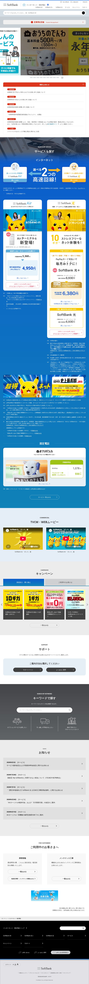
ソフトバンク (44, 968)
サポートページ (28, 670)
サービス (70, 936)
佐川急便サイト (52, 124)
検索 (69, 710)
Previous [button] (2, 605)
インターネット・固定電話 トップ (13, 928)
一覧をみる (44, 625)
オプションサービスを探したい (17, 727)
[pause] (62, 78)
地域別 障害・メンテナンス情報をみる (22, 879)
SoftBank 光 (50, 936)
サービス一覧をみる (44, 497)
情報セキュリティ (23, 973)
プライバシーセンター (34, 973)
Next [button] (87, 605)
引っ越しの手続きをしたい (45, 727)
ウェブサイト (81, 188)
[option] (13, 605)
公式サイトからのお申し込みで (22, 285)
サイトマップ (66, 973)
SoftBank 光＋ (29, 936)
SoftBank (10, 4)
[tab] (23, 582)
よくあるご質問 (61, 670)
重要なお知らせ (44, 85)
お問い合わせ (25, 952)
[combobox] (42, 13)
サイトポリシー (45, 973)
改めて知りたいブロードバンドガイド (72, 728)
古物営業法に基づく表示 (56, 973)
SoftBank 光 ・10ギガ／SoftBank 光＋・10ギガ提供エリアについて (24, 425)
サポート (27, 943)
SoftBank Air (7, 936)
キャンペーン (7, 943)
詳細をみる (35, 430)
